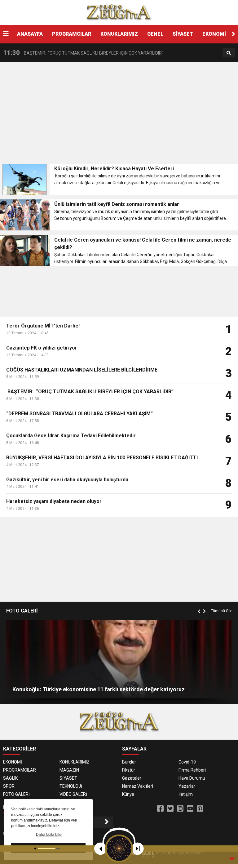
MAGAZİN (69, 770)
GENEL (155, 34)
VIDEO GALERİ (73, 794)
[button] (233, 34)
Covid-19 (187, 761)
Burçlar (129, 761)
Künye (128, 794)
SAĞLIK (10, 778)
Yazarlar (186, 786)
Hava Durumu (191, 778)
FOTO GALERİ (16, 794)
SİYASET (183, 34)
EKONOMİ (214, 34)
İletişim (185, 794)
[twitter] (170, 808)
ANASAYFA (30, 34)
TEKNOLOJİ (71, 786)
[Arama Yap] (229, 53)
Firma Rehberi (192, 770)
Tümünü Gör (221, 611)
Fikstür (128, 770)
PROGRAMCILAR (71, 34)
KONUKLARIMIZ (119, 34)
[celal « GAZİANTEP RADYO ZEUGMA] (119, 12)
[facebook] (160, 808)
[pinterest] (200, 808)
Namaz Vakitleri (137, 786)
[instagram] (180, 808)
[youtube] (190, 808)
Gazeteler (131, 778)
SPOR (9, 786)
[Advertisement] (119, 114)
